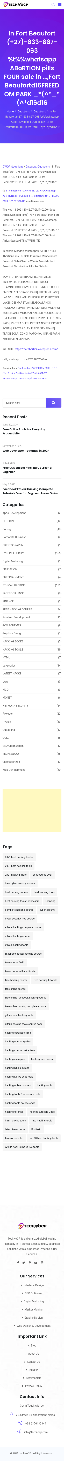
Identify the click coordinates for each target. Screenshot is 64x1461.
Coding (7, 529)
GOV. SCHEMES (12, 625)
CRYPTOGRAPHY (13, 545)
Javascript (9, 665)
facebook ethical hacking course (23, 953)
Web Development (14, 769)
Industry (34, 1369)
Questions (9, 729)
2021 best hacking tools (18, 865)
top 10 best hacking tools (44, 1138)
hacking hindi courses (17, 1067)
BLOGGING (9, 521)
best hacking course (16, 892)
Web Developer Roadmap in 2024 (26, 451)
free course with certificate (20, 971)
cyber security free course (20, 918)
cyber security (47, 909)
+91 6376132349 (35, 1423)
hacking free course (42, 1059)
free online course (15, 988)
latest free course (15, 1129)
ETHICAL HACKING (14, 585)
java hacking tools (42, 1120)
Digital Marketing (13, 561)
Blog (33, 1345)
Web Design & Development (34, 1325)
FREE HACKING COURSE (17, 609)
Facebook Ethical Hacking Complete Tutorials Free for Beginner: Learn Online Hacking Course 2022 (30, 493)
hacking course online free (20, 1050)
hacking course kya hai (18, 1041)
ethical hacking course (17, 936)
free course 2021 (14, 962)
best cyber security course (20, 883)
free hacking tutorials (45, 980)
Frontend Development (16, 617)
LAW (5, 681)
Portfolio (36, 1129)
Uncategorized (11, 761)
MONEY (7, 697)
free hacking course (16, 980)
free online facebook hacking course (25, 997)
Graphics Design (12, 633)
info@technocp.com (36, 1432)
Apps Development (14, 513)
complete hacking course (19, 909)
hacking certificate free (18, 1032)
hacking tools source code (20, 1103)
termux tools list (14, 1138)
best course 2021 (42, 874)
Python (7, 721)
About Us (33, 1353)
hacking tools (44, 1085)
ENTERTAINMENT (13, 577)
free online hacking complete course (25, 1006)
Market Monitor (34, 1309)
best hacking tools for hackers (22, 901)
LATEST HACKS (12, 673)
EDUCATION (10, 569)
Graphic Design (34, 1317)
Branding (50, 901)
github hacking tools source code (23, 1024)
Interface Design (34, 1285)
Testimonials (33, 1378)
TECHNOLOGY (11, 753)
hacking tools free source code (22, 1094)
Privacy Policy (33, 1386)
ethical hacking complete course (23, 927)
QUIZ (6, 737)
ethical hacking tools (16, 945)
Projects (8, 713)
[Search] (53, 4)
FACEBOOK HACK (13, 593)
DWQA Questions (13, 166)
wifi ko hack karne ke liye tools (22, 1146)
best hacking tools (44, 892)
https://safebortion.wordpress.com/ (36, 349)
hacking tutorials (14, 1111)
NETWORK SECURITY (15, 705)
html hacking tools (15, 1120)
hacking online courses (18, 1085)
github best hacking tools (19, 1015)
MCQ (6, 689)
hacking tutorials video (42, 1111)
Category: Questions (38, 166)
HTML (6, 657)
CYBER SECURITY (13, 553)
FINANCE (8, 601)
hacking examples (15, 1059)
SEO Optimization (13, 745)
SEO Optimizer (33, 1293)
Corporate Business (14, 537)
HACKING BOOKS (13, 641)
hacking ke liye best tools (19, 1076)
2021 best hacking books (19, 857)
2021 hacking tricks (16, 874)
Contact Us (33, 1361)
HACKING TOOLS (13, 649)
